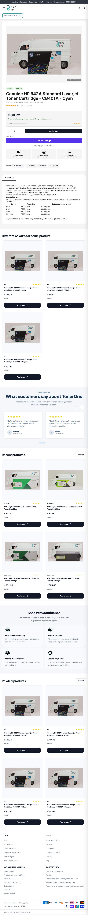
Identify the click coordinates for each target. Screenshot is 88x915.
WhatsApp (32, 165)
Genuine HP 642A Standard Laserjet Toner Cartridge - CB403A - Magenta (20, 361)
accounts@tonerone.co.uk (74, 886)
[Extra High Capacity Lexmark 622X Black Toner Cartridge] (65, 551)
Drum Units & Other (11, 861)
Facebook (19, 165)
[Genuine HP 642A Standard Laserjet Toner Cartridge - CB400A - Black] (22, 261)
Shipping (16, 906)
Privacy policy (23, 903)
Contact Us (50, 848)
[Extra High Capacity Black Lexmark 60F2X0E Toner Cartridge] (65, 479)
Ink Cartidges (9, 857)
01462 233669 (57, 871)
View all (81, 455)
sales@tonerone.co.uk (67, 882)
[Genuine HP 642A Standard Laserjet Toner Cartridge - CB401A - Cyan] (65, 706)
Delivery (49, 857)
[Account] (79, 8)
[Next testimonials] (82, 407)
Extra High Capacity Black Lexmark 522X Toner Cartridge (20, 508)
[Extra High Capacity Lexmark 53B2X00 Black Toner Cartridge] (22, 551)
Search (6, 840)
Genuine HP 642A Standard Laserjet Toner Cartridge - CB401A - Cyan (63, 734)
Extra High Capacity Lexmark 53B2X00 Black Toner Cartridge (21, 579)
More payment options (44, 145)
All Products (8, 844)
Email (44, 165)
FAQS (23, 906)
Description (9, 178)
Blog (47, 861)
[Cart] (84, 8)
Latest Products (9, 848)
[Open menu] (3, 8)
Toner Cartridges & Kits (12, 852)
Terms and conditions (10, 903)
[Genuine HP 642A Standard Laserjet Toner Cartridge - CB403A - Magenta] (22, 332)
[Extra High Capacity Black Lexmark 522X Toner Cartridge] (22, 479)
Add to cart (53, 131)
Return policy (8, 906)
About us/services (52, 840)
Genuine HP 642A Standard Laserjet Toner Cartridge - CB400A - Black (20, 289)
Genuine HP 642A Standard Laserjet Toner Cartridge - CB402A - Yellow (63, 289)
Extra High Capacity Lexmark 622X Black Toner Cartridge (63, 579)
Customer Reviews (53, 852)
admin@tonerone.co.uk (69, 879)
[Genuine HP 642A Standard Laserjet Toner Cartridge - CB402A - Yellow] (65, 261)
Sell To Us (49, 844)
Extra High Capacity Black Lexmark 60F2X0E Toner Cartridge (64, 508)
